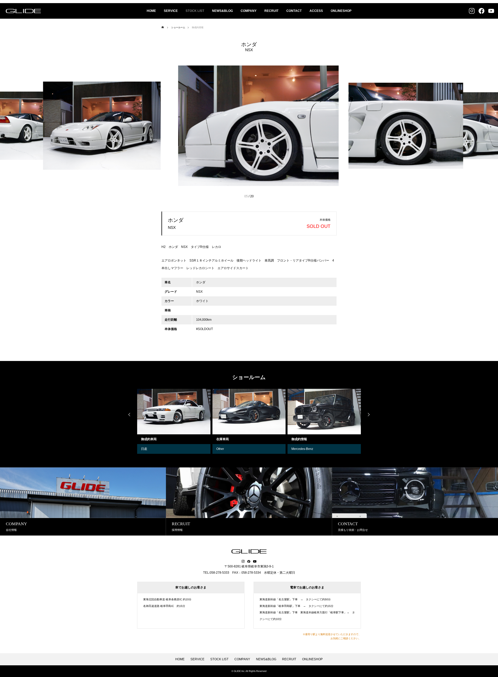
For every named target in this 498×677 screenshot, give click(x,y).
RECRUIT (271, 10)
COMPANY (249, 10)
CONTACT (294, 10)
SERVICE (171, 10)
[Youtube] (255, 561)
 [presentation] (369, 414)
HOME (151, 10)
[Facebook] (248, 561)
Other (220, 448)
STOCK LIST (195, 10)
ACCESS (316, 10)
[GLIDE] (23, 11)
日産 (144, 448)
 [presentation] (129, 414)
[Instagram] (243, 561)
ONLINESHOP (341, 10)
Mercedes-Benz (302, 448)
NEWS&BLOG (222, 10)
